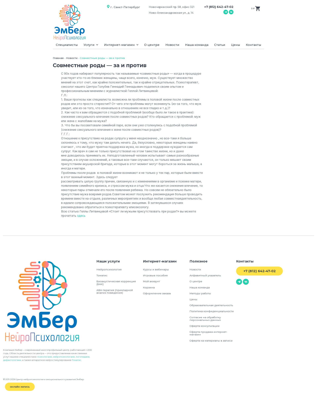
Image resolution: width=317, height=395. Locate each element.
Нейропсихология (109, 269)
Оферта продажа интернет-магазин (208, 333)
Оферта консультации (205, 325)
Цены (235, 45)
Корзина (149, 287)
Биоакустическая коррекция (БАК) (116, 283)
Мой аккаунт (151, 281)
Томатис (76, 360)
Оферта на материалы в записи (211, 340)
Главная (58, 58)
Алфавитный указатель (205, 275)
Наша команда (196, 45)
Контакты (253, 45)
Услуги (89, 45)
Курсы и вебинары (156, 269)
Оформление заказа (157, 293)
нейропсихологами (64, 356)
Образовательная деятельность (211, 305)
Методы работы (200, 293)
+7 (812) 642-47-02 (218, 7)
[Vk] (231, 12)
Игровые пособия (155, 275)
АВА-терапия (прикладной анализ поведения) (114, 291)
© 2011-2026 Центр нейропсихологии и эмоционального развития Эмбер (43, 379)
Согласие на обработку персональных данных (206, 319)
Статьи (219, 45)
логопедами (82, 356)
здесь (81, 215)
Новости (172, 45)
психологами (44, 356)
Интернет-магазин (119, 45)
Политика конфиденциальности (212, 311)
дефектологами (12, 360)
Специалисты (67, 45)
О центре (151, 45)
